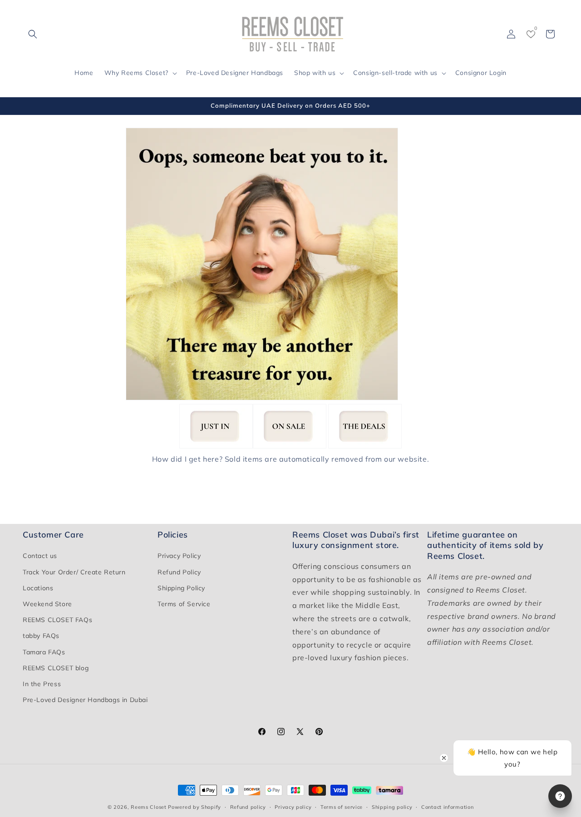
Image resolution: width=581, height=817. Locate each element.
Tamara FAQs (44, 652)
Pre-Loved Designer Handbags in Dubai (85, 700)
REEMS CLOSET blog (56, 668)
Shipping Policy (181, 588)
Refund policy (248, 806)
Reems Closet (148, 807)
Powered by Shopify (194, 807)
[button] (33, 34)
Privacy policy (293, 806)
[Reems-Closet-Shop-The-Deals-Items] (365, 446)
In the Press (42, 684)
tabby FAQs (41, 636)
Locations (38, 588)
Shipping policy (392, 806)
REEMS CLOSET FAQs (57, 620)
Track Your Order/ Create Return (74, 572)
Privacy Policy (179, 556)
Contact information (447, 806)
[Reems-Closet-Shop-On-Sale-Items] (289, 446)
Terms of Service (184, 604)
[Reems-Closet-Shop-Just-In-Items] (216, 446)
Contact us (40, 556)
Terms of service (341, 806)
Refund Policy (179, 572)
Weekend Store (47, 604)
